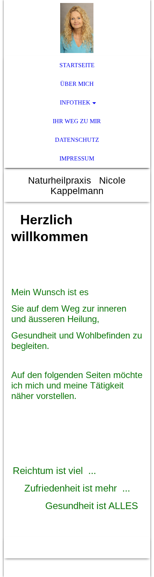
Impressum (76, 158)
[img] (77, 28)
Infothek (75, 102)
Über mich (77, 84)
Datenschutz (77, 140)
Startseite (77, 65)
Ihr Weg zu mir (77, 121)
